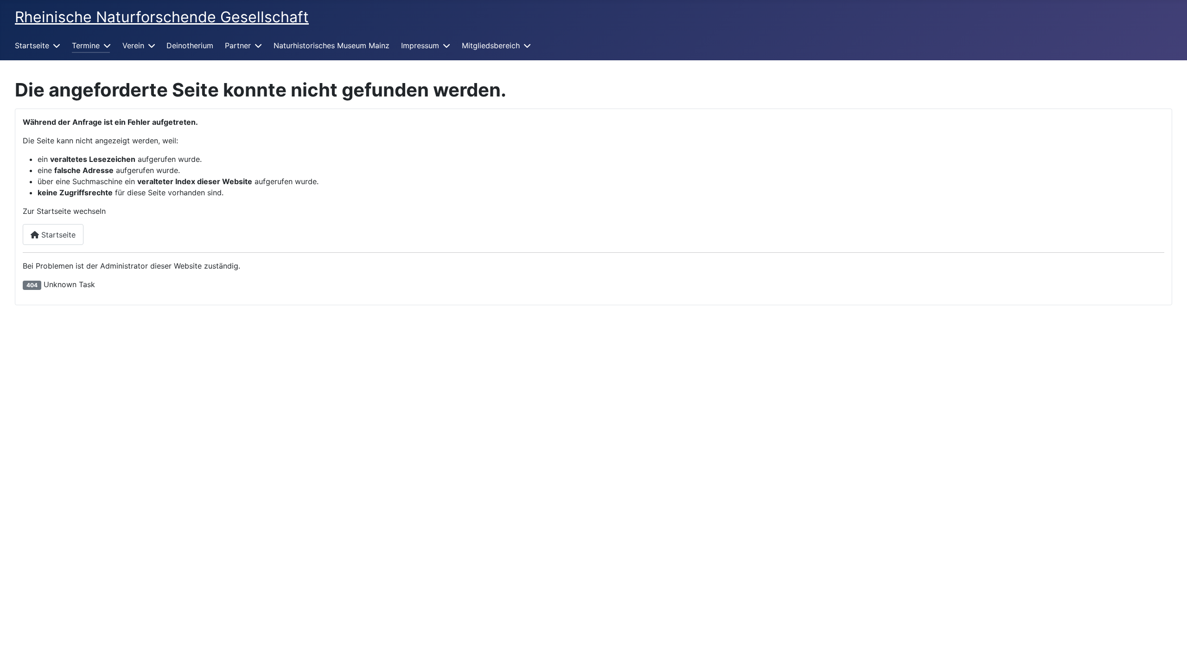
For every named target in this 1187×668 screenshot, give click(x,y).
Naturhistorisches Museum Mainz (331, 45)
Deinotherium (189, 45)
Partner (238, 45)
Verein (133, 45)
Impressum (420, 45)
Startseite (32, 45)
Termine (86, 45)
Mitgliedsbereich (491, 45)
